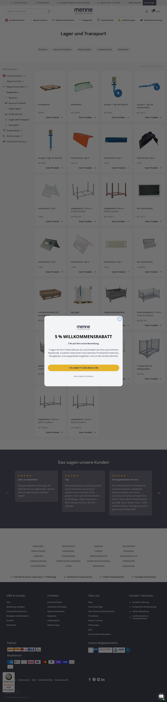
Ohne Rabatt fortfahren (83, 376)
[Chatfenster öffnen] (161, 696)
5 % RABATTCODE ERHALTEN (83, 367)
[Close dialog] (120, 319)
